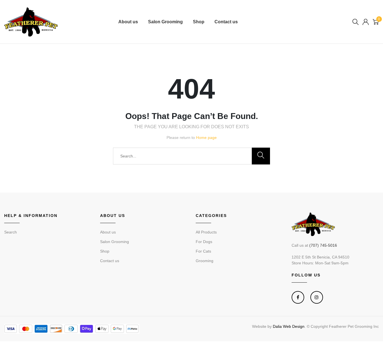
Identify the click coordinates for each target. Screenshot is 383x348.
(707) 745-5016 (323, 245)
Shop (198, 21)
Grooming (204, 260)
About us (128, 21)
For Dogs (204, 241)
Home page (206, 137)
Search (10, 232)
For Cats (203, 251)
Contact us (226, 21)
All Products (206, 232)
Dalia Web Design (288, 326)
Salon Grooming (165, 21)
